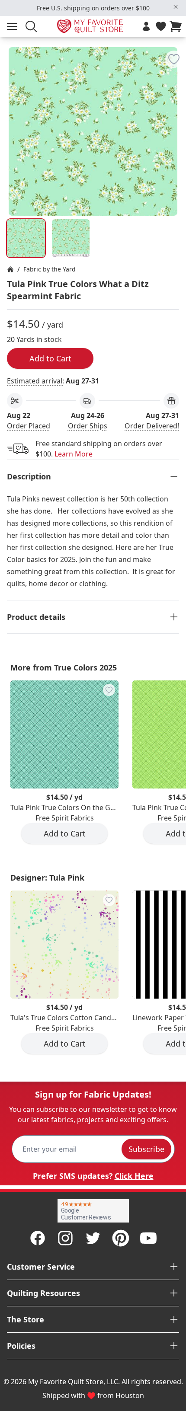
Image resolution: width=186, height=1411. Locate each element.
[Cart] (177, 26)
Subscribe (146, 1149)
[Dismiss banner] (175, 6)
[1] (71, 238)
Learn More (74, 454)
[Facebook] (37, 1238)
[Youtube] (148, 1238)
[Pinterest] (120, 1238)
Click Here (134, 1176)
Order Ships (87, 426)
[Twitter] (93, 1238)
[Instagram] (65, 1238)
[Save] (174, 59)
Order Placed (28, 426)
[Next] (175, 102)
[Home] (10, 269)
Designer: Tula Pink (47, 877)
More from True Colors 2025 (63, 667)
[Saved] (161, 26)
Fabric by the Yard (49, 269)
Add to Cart (50, 358)
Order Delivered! (152, 426)
